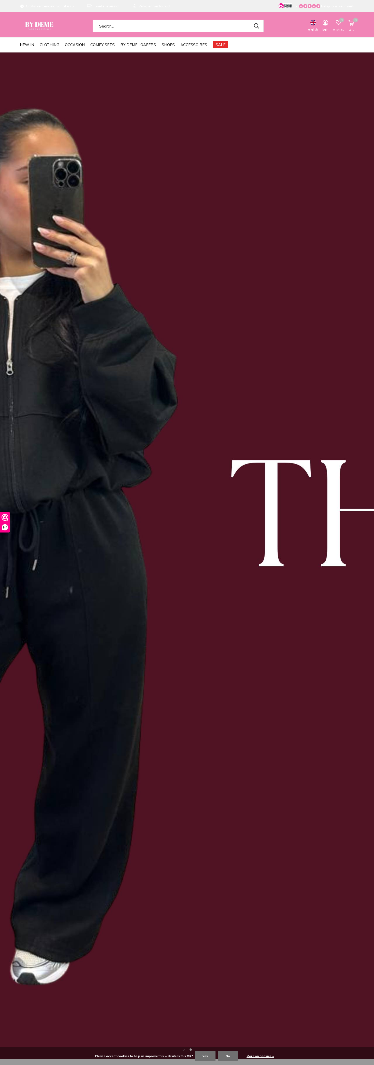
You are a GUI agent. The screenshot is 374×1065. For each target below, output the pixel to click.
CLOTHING (49, 44)
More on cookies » (260, 1056)
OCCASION (75, 44)
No (228, 1056)
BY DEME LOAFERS (138, 44)
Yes (205, 1056)
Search (256, 26)
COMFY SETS (102, 44)
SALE (220, 44)
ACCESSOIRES (193, 44)
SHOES (168, 44)
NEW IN (27, 44)
